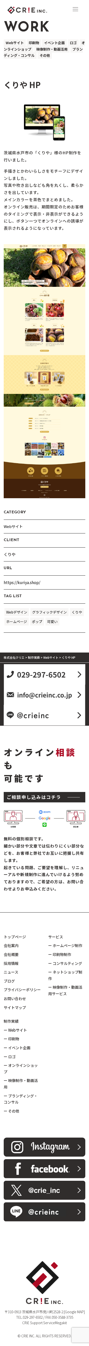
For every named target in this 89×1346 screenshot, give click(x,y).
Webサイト (15, 42)
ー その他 (11, 1111)
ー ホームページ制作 (65, 945)
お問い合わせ (15, 998)
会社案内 (11, 945)
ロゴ (73, 42)
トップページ (15, 936)
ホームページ (16, 621)
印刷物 (34, 42)
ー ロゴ (10, 1056)
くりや (77, 612)
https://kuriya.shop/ (22, 582)
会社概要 (11, 954)
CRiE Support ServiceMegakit (44, 1322)
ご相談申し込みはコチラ (34, 797)
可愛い (52, 621)
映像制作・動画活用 (51, 49)
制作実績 (11, 1021)
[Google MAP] (74, 1311)
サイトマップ (15, 1007)
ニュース (11, 972)
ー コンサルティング (65, 963)
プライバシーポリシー (22, 989)
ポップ (37, 621)
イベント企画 (54, 42)
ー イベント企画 (17, 1047)
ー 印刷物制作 (59, 954)
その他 (45, 55)
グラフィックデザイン (49, 612)
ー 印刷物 (11, 1038)
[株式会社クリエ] (35, 9)
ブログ (9, 981)
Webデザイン (16, 612)
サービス (55, 936)
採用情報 (11, 963)
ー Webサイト (15, 1030)
